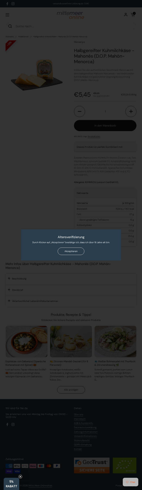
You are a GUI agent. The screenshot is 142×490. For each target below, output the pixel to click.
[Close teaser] (20, 477)
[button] (11, 484)
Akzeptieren (71, 251)
